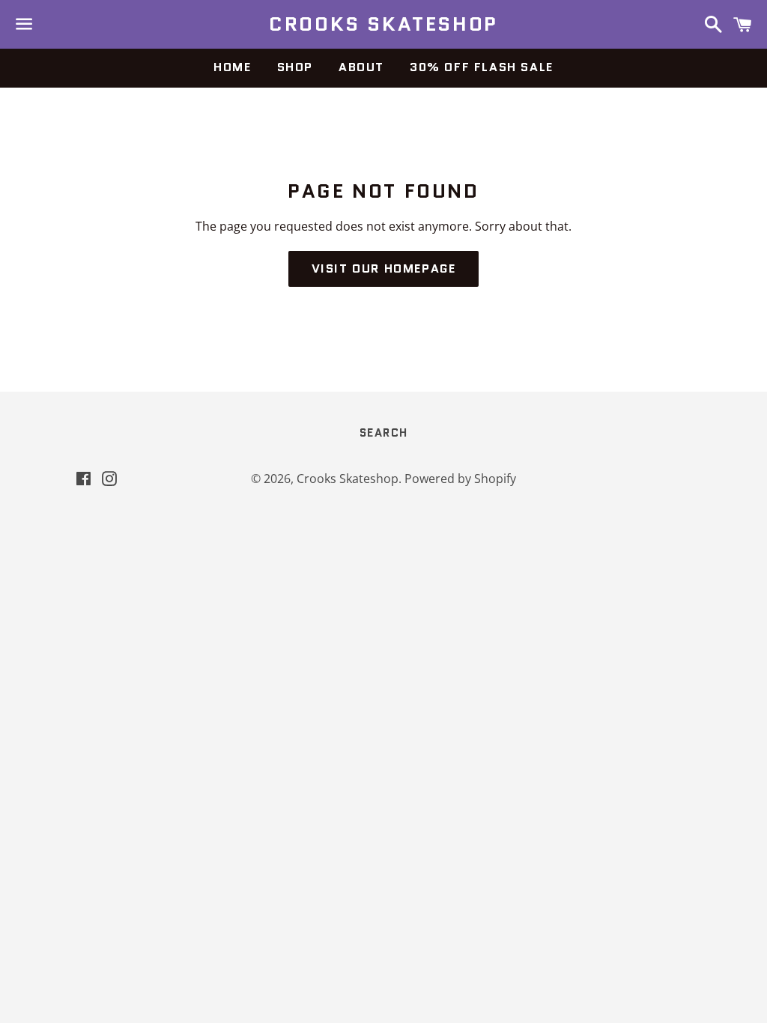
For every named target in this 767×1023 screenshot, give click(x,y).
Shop (295, 67)
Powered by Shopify (460, 478)
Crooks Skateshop (383, 23)
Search (384, 433)
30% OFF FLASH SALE (482, 67)
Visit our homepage (384, 268)
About (361, 67)
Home (232, 67)
